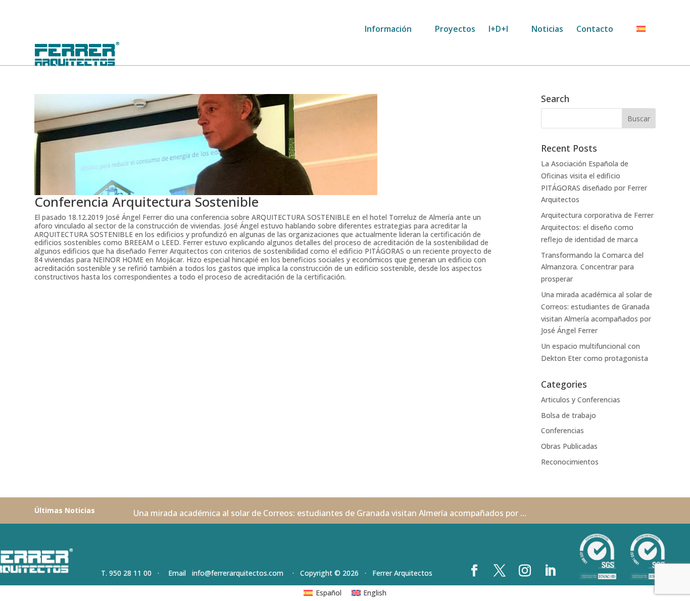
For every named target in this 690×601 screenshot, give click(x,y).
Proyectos (455, 29)
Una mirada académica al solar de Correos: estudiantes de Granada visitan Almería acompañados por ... (329, 513)
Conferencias (562, 430)
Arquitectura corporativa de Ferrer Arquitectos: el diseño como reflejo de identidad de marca (597, 227)
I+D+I (498, 29)
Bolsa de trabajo (568, 415)
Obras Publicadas (569, 446)
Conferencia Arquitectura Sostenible (146, 202)
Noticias (547, 29)
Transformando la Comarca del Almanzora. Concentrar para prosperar (592, 267)
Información (388, 29)
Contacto (594, 29)
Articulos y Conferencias (580, 399)
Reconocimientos (570, 462)
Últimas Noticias (64, 510)
